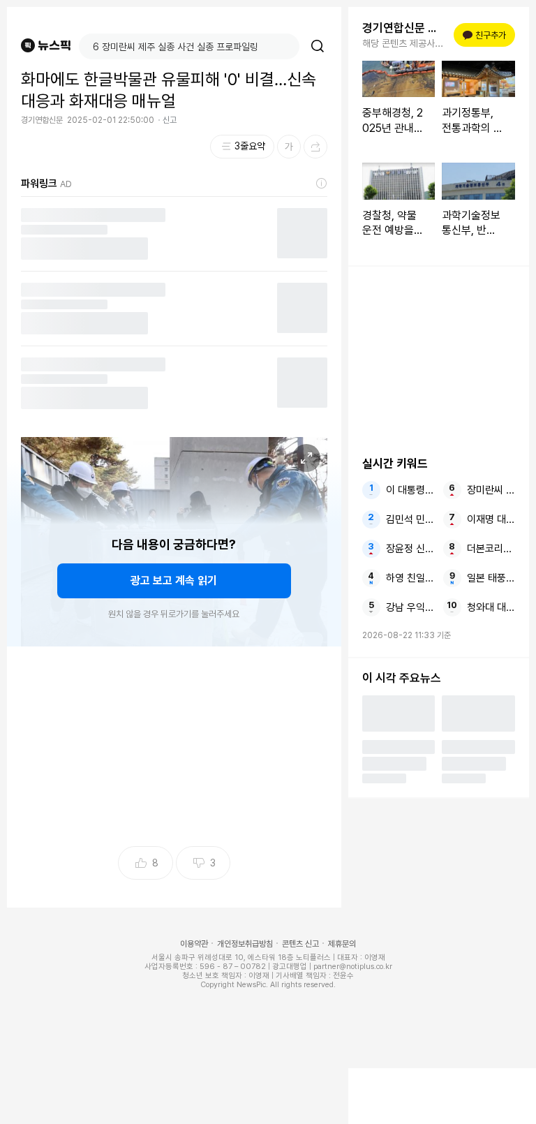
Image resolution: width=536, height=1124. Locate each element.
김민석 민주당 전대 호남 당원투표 (410, 519)
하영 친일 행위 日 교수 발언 (410, 578)
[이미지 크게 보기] (306, 458)
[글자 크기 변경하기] (289, 146)
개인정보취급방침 (245, 944)
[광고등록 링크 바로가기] (321, 183)
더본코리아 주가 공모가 (491, 548)
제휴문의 (342, 944)
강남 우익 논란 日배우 (410, 607)
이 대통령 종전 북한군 (410, 490)
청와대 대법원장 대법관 (491, 607)
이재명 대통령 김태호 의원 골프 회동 (491, 519)
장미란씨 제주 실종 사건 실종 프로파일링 (491, 490)
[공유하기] (315, 146)
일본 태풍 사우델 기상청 (491, 578)
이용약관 (194, 944)
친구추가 (486, 35)
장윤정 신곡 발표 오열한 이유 (410, 548)
